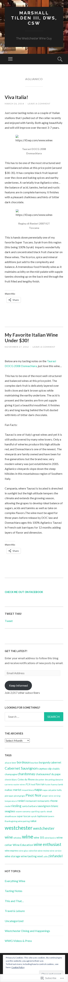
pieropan (9, 795)
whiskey (17, 837)
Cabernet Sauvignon (21, 768)
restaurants (43, 800)
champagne (11, 774)
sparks (43, 811)
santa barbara (29, 806)
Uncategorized (14, 921)
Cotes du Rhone (26, 779)
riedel (8, 806)
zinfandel (55, 856)
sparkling (35, 811)
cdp (50, 768)
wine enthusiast (47, 844)
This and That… (14, 901)
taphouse (42, 816)
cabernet (56, 762)
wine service (55, 851)
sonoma (26, 811)
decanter (39, 779)
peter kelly (56, 790)
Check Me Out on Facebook (24, 592)
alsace (8, 762)
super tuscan (23, 816)
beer (14, 762)
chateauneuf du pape (48, 774)
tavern (51, 816)
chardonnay (26, 774)
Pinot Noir (34, 795)
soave (19, 811)
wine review (43, 850)
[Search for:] (34, 716)
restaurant (31, 800)
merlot (17, 789)
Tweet (9, 621)
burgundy (44, 762)
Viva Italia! (16, 97)
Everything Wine (15, 881)
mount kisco (28, 790)
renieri (21, 800)
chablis (56, 768)
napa (38, 789)
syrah (34, 816)
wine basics (50, 837)
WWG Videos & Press (18, 940)
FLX (28, 784)
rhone (53, 800)
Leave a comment (39, 103)
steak (49, 811)
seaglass (10, 811)
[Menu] (10, 59)
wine (27, 836)
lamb (60, 784)
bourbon (34, 762)
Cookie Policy (17, 967)
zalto (46, 856)
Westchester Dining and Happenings (27, 930)
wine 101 (39, 837)
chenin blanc (11, 779)
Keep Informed (18, 685)
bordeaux (23, 762)
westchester (18, 828)
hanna (54, 784)
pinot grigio (19, 795)
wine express (11, 850)
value (33, 821)
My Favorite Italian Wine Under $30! (31, 337)
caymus (42, 768)
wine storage (12, 856)
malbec (9, 789)
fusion (48, 784)
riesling (16, 806)
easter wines (19, 784)
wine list (33, 850)
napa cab (46, 790)
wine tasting (29, 856)
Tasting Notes (13, 891)
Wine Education (23, 844)
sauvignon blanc (47, 806)
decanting (50, 779)
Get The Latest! (16, 651)
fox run (40, 784)
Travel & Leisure (15, 911)
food (33, 784)
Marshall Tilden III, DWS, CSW (34, 18)
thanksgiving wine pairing (17, 821)
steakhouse (10, 816)
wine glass (23, 851)
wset (40, 856)
